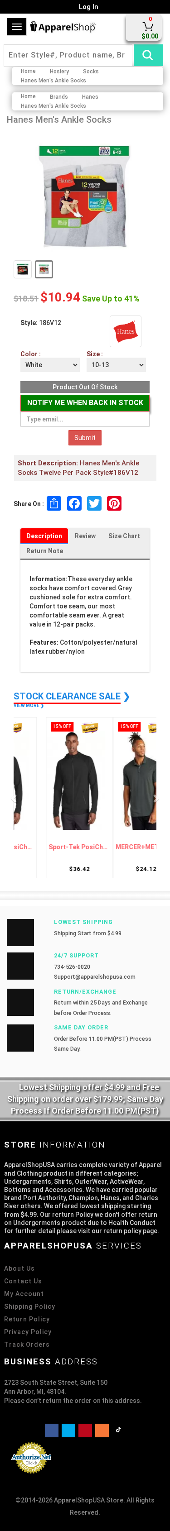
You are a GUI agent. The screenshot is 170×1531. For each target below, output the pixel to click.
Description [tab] (44, 536)
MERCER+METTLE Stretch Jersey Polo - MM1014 (119, 847)
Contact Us (23, 1281)
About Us (19, 1268)
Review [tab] (85, 536)
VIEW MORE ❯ (29, 705)
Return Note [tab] (44, 551)
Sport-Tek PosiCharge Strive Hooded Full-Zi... (52, 847)
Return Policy (27, 1319)
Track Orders (27, 1344)
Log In (87, 7)
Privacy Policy (28, 1331)
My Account (24, 1293)
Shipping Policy (29, 1306)
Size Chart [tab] (124, 536)
